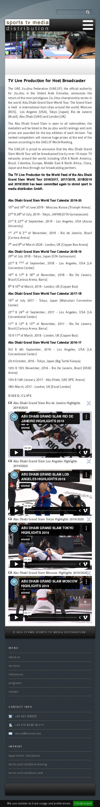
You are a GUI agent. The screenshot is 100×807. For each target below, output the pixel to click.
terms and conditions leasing (28, 764)
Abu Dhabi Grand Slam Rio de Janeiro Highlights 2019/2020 (46, 405)
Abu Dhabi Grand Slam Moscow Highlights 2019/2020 (50, 573)
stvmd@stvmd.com (28, 733)
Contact (13, 691)
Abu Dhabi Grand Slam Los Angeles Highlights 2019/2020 (45, 464)
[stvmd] (27, 25)
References (16, 674)
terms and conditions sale (26, 773)
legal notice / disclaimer (24, 755)
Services (14, 665)
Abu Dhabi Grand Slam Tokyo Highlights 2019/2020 (48, 519)
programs (15, 683)
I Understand (83, 803)
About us (14, 657)
